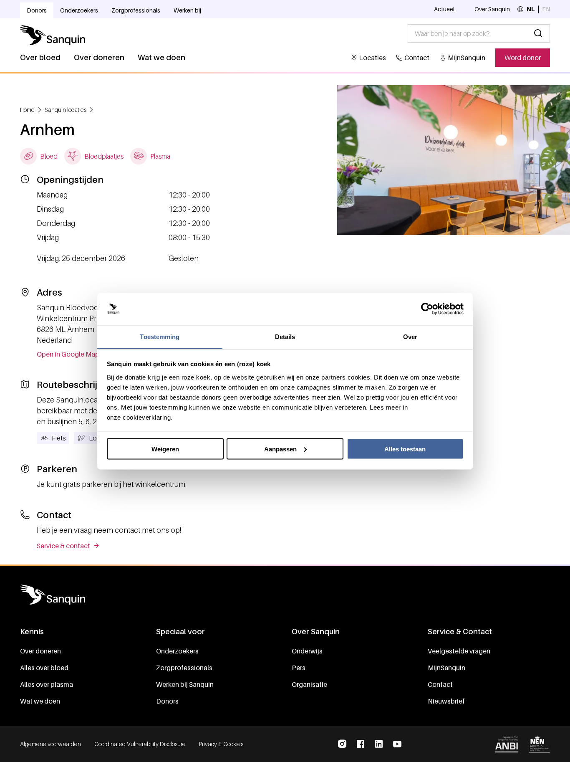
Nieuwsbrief (446, 701)
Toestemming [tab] (159, 336)
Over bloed (40, 57)
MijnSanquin (466, 57)
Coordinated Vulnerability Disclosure (140, 743)
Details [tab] (285, 336)
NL (531, 9)
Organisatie (309, 684)
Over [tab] (410, 336)
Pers (298, 667)
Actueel (444, 9)
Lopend (100, 438)
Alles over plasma (46, 684)
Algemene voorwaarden (50, 743)
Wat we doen (161, 57)
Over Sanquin (492, 9)
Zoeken (538, 33)
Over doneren (99, 57)
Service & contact (63, 546)
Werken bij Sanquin (185, 684)
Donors (37, 10)
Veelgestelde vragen (459, 651)
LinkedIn (379, 744)
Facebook (361, 744)
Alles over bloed (44, 667)
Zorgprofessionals (135, 10)
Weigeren (165, 448)
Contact (416, 57)
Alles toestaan (405, 448)
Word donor (522, 57)
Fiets (59, 438)
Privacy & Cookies (221, 743)
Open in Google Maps (70, 354)
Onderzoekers (79, 10)
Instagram (342, 744)
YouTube (397, 744)
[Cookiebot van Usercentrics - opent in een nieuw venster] (427, 309)
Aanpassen (280, 448)
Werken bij (187, 10)
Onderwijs (307, 651)
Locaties (372, 57)
